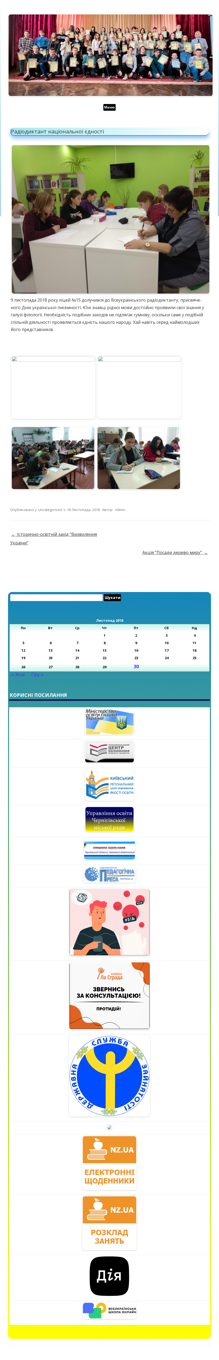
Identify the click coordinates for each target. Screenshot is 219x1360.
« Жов (18, 674)
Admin (120, 509)
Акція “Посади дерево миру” (175, 552)
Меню (109, 107)
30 (136, 666)
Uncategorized (50, 509)
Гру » (37, 674)
